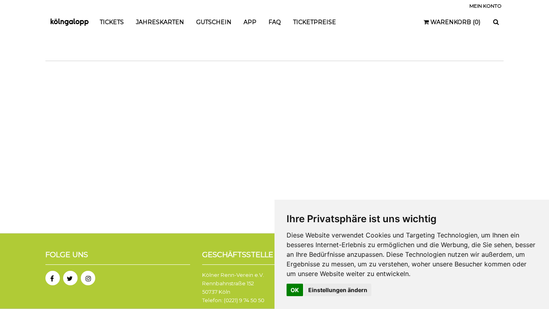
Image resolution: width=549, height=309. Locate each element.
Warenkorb (454, 22)
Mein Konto (485, 6)
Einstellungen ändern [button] (337, 289)
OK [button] (295, 289)
